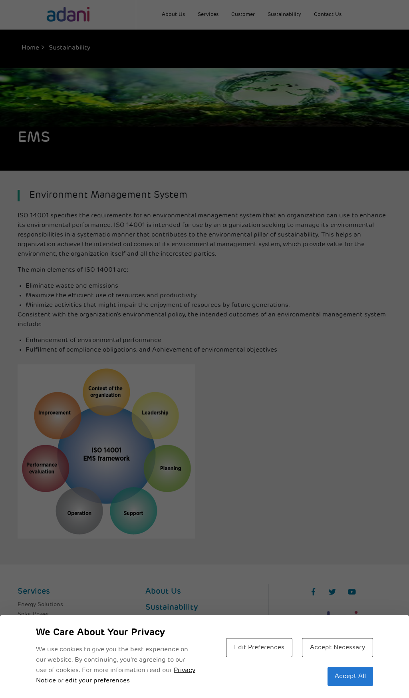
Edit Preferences (259, 647)
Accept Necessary (337, 647)
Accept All (350, 676)
